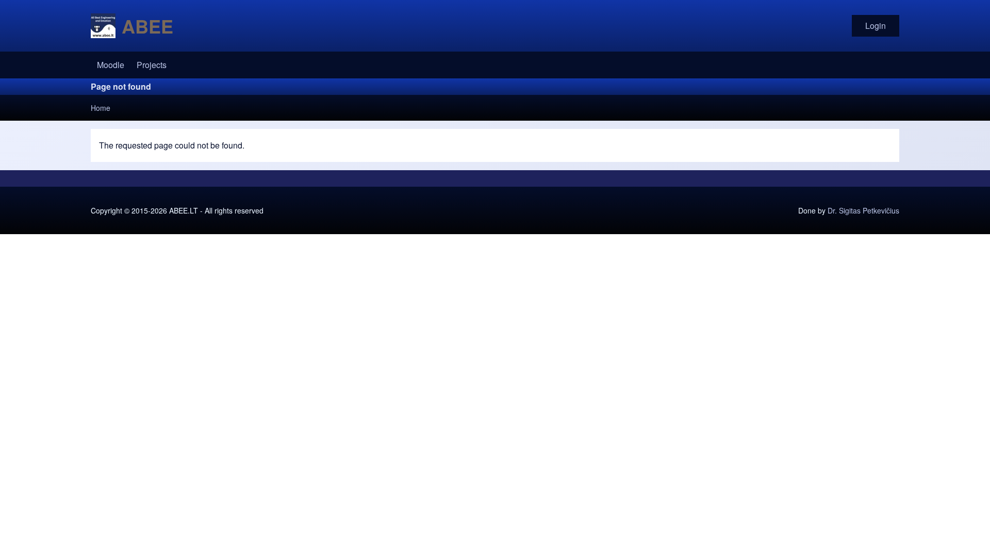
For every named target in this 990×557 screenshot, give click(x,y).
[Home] (103, 25)
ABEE (147, 25)
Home (100, 108)
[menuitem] (110, 65)
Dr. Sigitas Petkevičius (863, 210)
